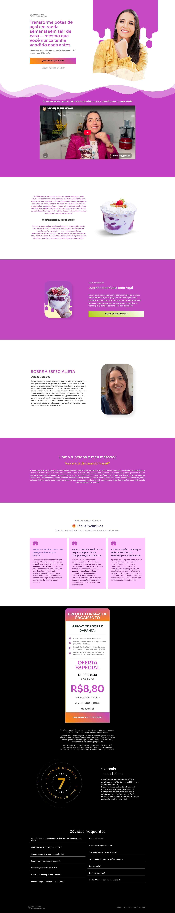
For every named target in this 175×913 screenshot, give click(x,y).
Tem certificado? (96, 839)
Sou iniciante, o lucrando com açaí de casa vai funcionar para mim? (56, 839)
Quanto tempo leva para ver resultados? (48, 854)
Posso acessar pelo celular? (100, 845)
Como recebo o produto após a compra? (106, 859)
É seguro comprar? (97, 873)
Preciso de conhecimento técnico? (45, 861)
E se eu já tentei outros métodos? (103, 852)
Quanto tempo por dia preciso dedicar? (47, 882)
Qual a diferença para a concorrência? (104, 880)
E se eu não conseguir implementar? (46, 875)
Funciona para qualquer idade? (44, 868)
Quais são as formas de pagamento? (46, 847)
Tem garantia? (95, 866)
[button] (57, 839)
